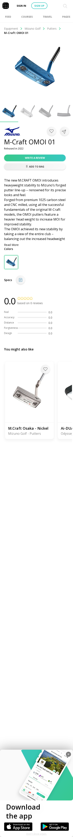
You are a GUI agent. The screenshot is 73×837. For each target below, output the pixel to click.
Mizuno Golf (33, 28)
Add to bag (36, 166)
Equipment (11, 28)
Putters (52, 28)
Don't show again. (36, 834)
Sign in (21, 6)
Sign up (39, 6)
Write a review (35, 158)
